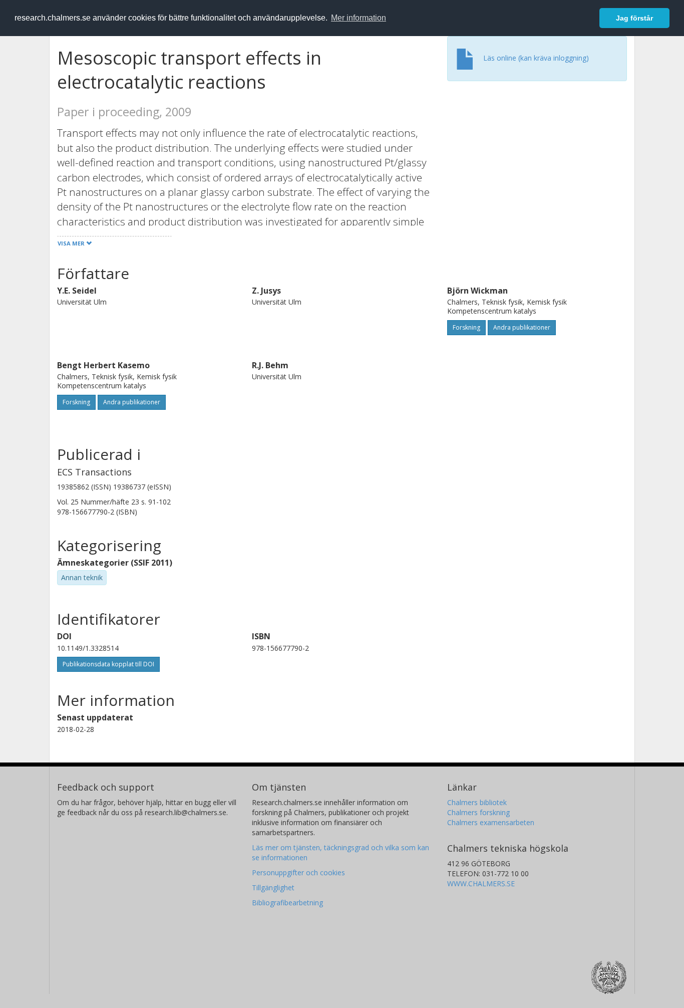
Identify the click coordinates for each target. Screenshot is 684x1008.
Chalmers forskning (478, 812)
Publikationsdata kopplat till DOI (108, 664)
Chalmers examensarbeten (490, 822)
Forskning (466, 327)
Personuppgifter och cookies (298, 872)
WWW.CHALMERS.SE (481, 883)
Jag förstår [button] (634, 18)
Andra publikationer (521, 327)
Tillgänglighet (273, 887)
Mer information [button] (358, 18)
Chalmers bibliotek (477, 802)
